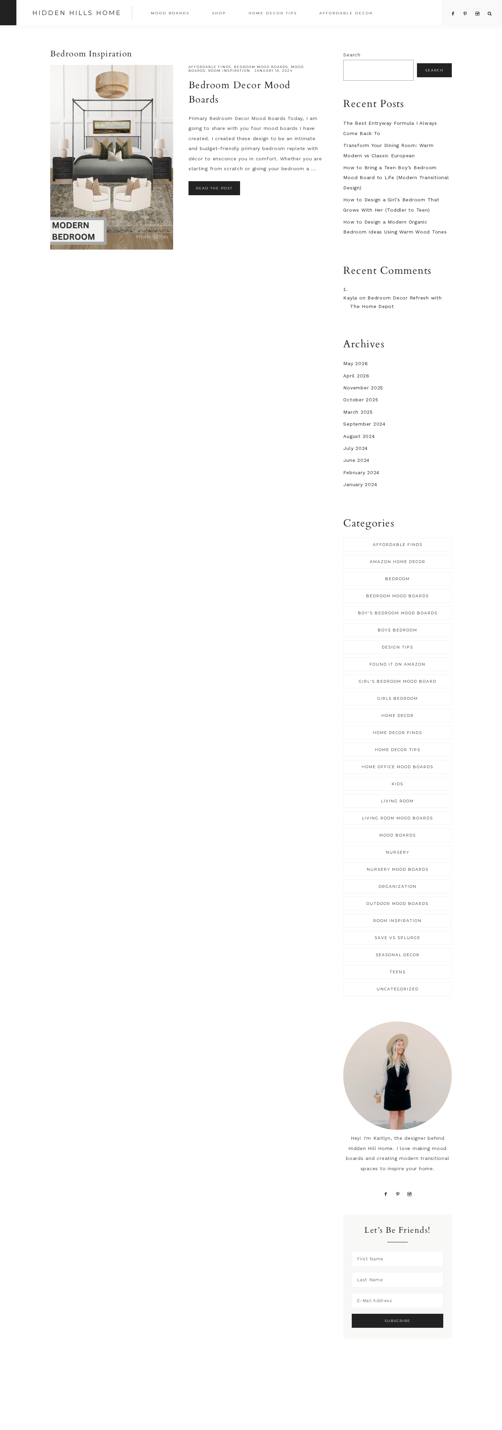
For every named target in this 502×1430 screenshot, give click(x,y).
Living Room (397, 801)
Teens (398, 972)
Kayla (350, 297)
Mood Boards (397, 835)
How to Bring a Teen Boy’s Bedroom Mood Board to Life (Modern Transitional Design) (396, 177)
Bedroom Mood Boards (261, 67)
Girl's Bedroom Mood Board (397, 681)
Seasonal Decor (398, 954)
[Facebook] (386, 1194)
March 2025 (358, 412)
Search (352, 54)
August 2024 (359, 436)
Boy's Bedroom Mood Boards (397, 613)
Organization (398, 886)
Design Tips (397, 647)
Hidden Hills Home (77, 13)
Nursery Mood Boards (398, 869)
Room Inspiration (229, 70)
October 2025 (360, 399)
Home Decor (397, 715)
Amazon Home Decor (398, 561)
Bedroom (397, 578)
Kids (397, 783)
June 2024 (356, 460)
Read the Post (214, 188)
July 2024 (355, 448)
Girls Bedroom (397, 698)
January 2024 (360, 484)
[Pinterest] (398, 1194)
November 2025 (363, 387)
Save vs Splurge (397, 937)
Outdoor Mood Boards (397, 903)
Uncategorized (398, 989)
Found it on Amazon (397, 664)
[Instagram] (410, 1194)
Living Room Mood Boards (397, 818)
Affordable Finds (210, 67)
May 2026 (355, 363)
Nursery (397, 852)
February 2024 (361, 472)
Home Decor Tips (397, 749)
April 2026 (356, 375)
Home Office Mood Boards (397, 766)
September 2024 (364, 424)
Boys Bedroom (397, 630)
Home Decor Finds (397, 732)
